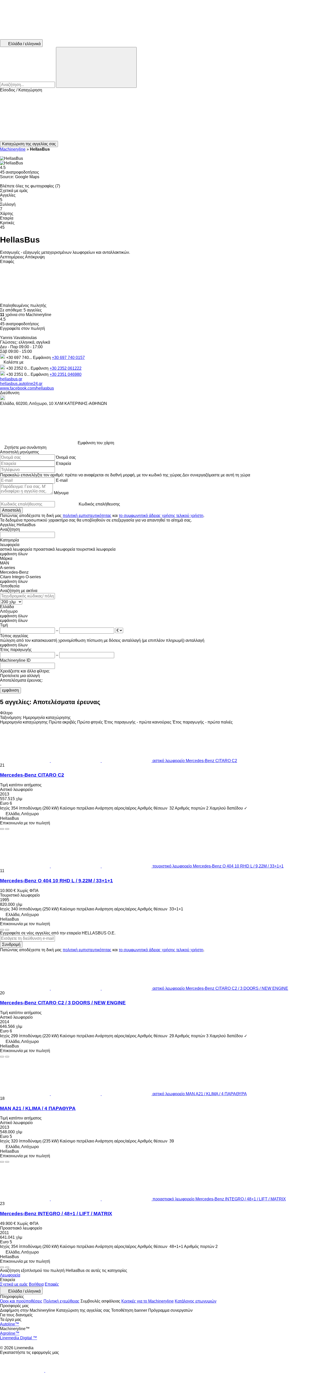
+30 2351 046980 (65, 374)
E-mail (62, 480)
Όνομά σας (66, 457)
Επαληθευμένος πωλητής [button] (24, 305)
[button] (163, 116)
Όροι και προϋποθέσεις (21, 1301)
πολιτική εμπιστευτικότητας (87, 515)
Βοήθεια (36, 1284)
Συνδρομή (11, 944)
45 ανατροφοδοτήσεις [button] (19, 172)
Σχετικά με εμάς (14, 1284)
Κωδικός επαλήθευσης (99, 504)
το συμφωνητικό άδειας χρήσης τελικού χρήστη (161, 515)
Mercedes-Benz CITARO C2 (32, 775)
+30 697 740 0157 (68, 357)
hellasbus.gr (11, 379)
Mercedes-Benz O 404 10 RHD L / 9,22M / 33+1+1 (56, 880)
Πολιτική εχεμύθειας (61, 1301)
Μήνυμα (61, 493)
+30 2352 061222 (65, 368)
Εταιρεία (63, 463)
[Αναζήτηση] (96, 67)
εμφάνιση (10, 690)
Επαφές (52, 1284)
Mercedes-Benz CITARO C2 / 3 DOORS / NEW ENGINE (63, 1002)
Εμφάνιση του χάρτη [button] (96, 443)
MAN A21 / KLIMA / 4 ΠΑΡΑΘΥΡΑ (38, 1108)
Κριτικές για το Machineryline (147, 1301)
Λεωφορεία (10, 1275)
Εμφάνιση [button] (42, 357)
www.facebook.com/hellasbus (27, 388)
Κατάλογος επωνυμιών (195, 1301)
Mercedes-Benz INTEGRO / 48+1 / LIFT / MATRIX (56, 1213)
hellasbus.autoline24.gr (21, 383)
